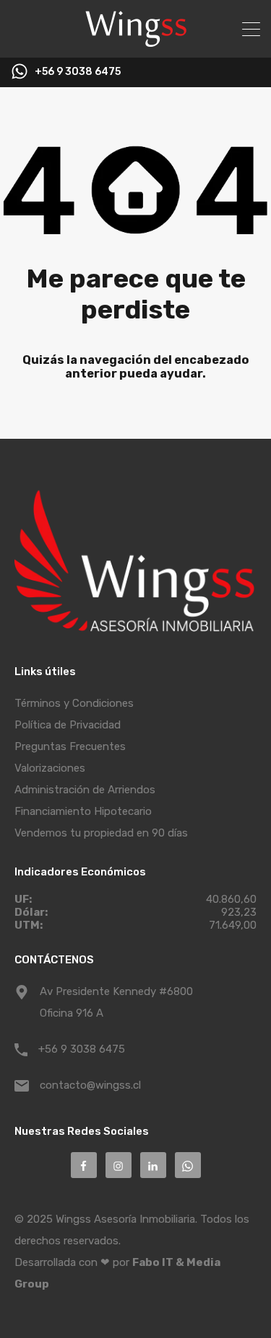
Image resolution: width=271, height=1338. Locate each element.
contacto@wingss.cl (90, 1085)
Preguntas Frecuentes (70, 746)
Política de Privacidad (67, 724)
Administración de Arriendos (84, 789)
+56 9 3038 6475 (78, 72)
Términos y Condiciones (74, 703)
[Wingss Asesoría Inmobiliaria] (136, 40)
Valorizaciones (49, 768)
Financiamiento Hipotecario (83, 811)
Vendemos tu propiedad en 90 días (101, 832)
